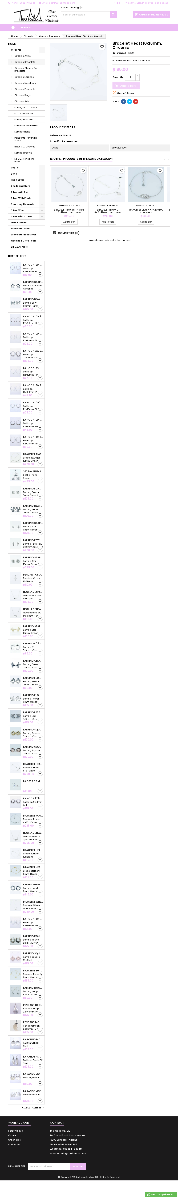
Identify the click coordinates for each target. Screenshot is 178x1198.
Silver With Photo (21, 198)
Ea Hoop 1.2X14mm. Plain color (33, 333)
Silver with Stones (21, 216)
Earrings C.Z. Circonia (26, 107)
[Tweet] (129, 101)
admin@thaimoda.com (62, 2)
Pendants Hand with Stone (25, 139)
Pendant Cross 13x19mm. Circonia (33, 574)
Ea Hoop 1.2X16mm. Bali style (33, 419)
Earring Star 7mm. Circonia (33, 282)
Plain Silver (17, 180)
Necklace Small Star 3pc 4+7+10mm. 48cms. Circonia (33, 591)
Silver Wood (18, 210)
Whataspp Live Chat (162, 1194)
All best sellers (33, 1107)
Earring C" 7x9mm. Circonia (33, 643)
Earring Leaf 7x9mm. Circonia (33, 712)
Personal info (15, 1130)
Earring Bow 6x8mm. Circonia (33, 299)
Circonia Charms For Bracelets (26, 69)
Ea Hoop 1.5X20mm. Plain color (33, 385)
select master (19, 222)
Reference (118, 53)
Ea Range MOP (32, 1073)
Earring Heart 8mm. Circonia (33, 884)
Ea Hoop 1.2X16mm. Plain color (33, 402)
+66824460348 (26, 2)
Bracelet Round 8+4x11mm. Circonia (107, 211)
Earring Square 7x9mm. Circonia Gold (33, 729)
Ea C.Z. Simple (19, 246)
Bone (14, 173)
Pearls (14, 167)
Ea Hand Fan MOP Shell (33, 1056)
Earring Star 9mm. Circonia (33, 523)
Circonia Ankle (22, 56)
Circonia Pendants (24, 89)
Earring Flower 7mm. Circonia (33, 488)
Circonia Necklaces (25, 83)
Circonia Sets (21, 101)
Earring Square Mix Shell (33, 953)
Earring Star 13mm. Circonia (33, 557)
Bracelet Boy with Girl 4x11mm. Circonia (69, 211)
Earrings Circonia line (26, 125)
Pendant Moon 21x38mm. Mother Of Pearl (33, 1022)
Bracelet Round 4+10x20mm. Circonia (33, 815)
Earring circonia (23, 152)
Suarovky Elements (22, 204)
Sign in (140, 2)
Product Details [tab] (62, 127)
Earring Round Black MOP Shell (33, 936)
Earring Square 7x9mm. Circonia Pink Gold (33, 746)
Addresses (14, 1144)
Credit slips (14, 1139)
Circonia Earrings (24, 77)
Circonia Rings (22, 95)
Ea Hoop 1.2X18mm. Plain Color (33, 368)
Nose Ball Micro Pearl (23, 240)
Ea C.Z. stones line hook (24, 160)
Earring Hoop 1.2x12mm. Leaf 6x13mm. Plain (33, 987)
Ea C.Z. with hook (23, 113)
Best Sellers (17, 256)
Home (24, 27)
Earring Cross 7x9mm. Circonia (33, 660)
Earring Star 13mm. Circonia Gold (33, 626)
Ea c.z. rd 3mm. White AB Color (33, 781)
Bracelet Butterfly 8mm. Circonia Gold (33, 970)
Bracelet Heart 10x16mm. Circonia (33, 850)
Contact (57, 1123)
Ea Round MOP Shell (33, 1039)
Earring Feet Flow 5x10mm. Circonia (33, 540)
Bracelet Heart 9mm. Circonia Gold (33, 867)
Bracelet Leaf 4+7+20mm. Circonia (146, 211)
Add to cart (125, 86)
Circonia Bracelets (24, 62)
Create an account (158, 2)
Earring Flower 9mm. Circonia (33, 695)
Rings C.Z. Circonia (24, 146)
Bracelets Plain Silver (23, 234)
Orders (12, 1135)
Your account (19, 1123)
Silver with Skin (20, 192)
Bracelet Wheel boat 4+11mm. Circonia (33, 901)
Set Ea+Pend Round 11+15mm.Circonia (33, 471)
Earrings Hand (22, 131)
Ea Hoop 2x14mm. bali (33, 798)
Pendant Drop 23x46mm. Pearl (33, 1005)
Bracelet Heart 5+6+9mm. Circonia (33, 764)
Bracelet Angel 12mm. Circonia (33, 454)
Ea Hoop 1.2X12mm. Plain (33, 264)
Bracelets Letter (20, 228)
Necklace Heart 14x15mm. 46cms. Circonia (33, 609)
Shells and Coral (21, 186)
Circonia (16, 49)
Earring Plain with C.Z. (26, 119)
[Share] (123, 101)
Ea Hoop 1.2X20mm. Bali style (33, 316)
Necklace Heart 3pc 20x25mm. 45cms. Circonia (33, 832)
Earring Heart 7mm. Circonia (33, 505)
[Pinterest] (135, 101)
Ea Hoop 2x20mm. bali (33, 350)
